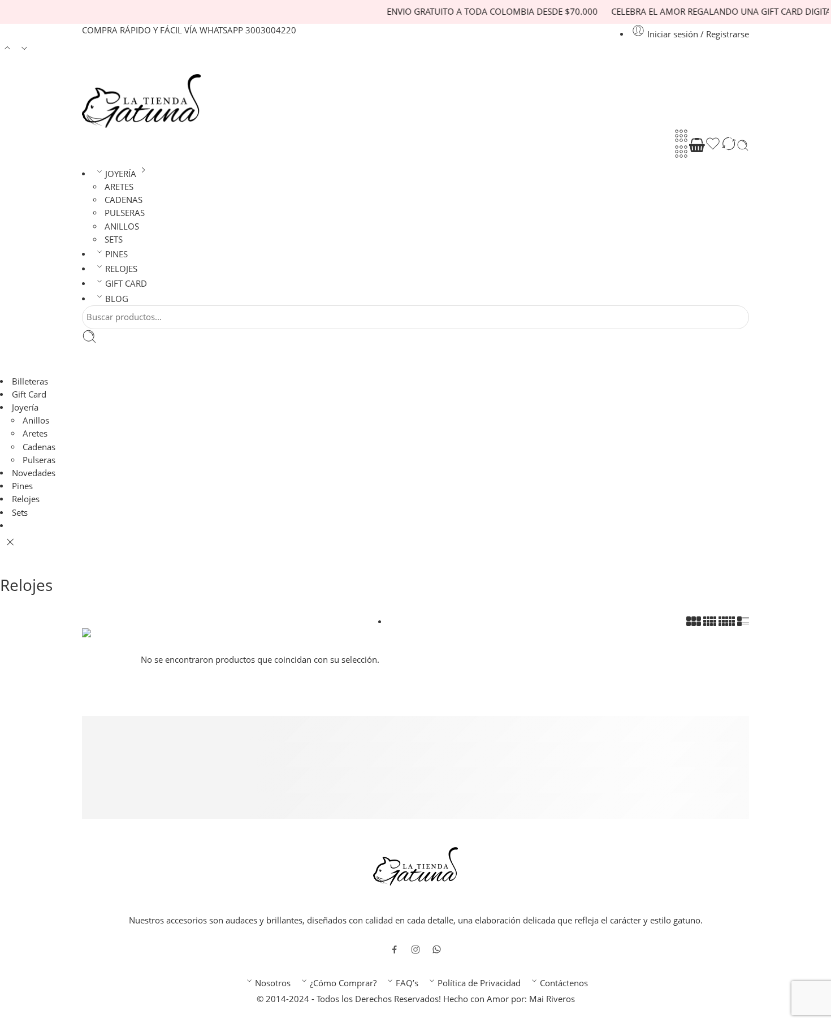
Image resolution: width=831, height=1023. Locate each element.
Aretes (35, 433)
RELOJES (121, 269)
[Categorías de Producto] (681, 136)
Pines (22, 486)
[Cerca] (10, 542)
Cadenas (39, 447)
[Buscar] (743, 145)
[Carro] (697, 145)
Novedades (33, 473)
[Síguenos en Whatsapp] (437, 949)
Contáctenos (564, 983)
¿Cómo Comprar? (343, 983)
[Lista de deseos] (713, 145)
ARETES (119, 187)
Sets (20, 512)
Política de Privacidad (479, 983)
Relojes (26, 499)
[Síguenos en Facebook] (394, 949)
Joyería (25, 407)
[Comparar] (729, 145)
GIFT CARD (126, 283)
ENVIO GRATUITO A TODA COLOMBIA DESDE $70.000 (471, 11)
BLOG (116, 298)
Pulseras (39, 460)
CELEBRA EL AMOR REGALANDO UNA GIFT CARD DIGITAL (703, 11)
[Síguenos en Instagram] (415, 949)
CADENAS (123, 200)
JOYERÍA (120, 174)
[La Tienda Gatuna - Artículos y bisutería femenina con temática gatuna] (141, 101)
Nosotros (273, 983)
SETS (114, 239)
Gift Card (29, 394)
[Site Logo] (415, 865)
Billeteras (30, 381)
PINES (116, 254)
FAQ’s (407, 983)
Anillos (36, 420)
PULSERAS (125, 213)
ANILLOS (122, 226)
